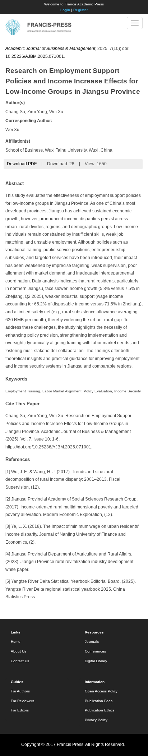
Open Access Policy (101, 691)
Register (80, 10)
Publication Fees (98, 701)
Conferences (95, 651)
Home (15, 642)
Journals (92, 642)
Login (65, 10)
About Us (18, 651)
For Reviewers (22, 701)
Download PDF (22, 164)
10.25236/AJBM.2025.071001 (34, 56)
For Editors (20, 710)
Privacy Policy (96, 720)
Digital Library (96, 661)
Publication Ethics (99, 710)
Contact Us (20, 661)
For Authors (20, 691)
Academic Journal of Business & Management (50, 48)
